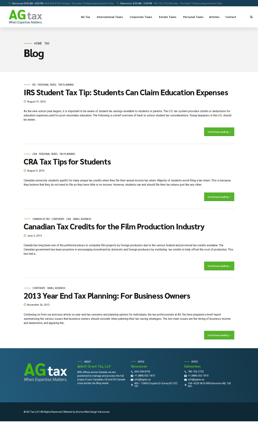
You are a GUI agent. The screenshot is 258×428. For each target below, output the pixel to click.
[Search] (251, 16)
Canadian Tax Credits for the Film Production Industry (114, 226)
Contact (230, 17)
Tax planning (66, 84)
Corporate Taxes (141, 17)
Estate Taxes (167, 17)
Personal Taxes (193, 17)
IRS (34, 84)
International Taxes (110, 17)
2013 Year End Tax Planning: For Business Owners (107, 295)
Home (38, 43)
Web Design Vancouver (97, 411)
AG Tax (85, 17)
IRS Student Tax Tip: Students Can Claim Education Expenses (126, 92)
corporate (58, 219)
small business (82, 219)
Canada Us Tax (41, 219)
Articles (214, 17)
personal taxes (47, 84)
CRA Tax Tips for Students (67, 161)
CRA (34, 154)
